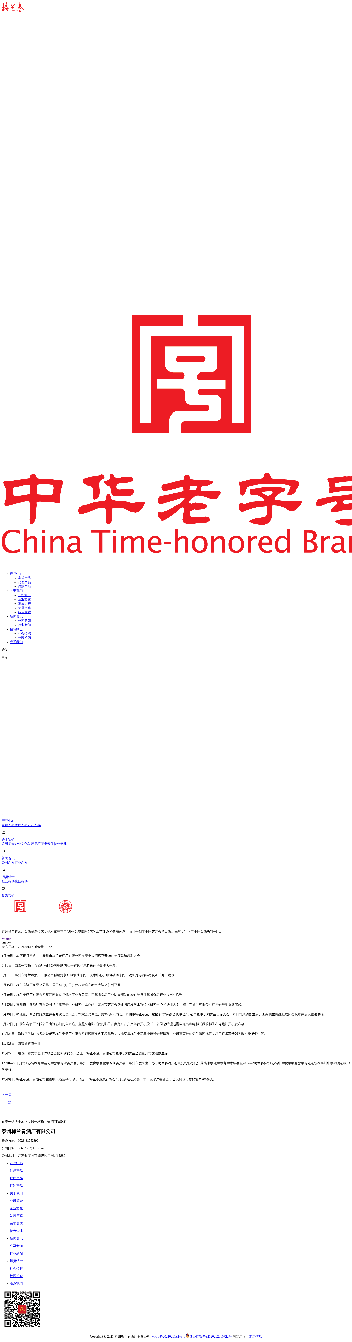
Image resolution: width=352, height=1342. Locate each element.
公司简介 (24, 595)
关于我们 (16, 590)
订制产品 (24, 586)
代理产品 (24, 582)
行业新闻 (24, 625)
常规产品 (24, 578)
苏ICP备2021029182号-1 (168, 1336)
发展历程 (24, 603)
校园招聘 (24, 637)
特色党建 (24, 612)
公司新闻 (24, 620)
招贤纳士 (16, 629)
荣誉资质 (24, 608)
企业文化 (24, 599)
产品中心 (16, 573)
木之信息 (255, 1336)
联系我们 (16, 642)
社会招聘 (24, 633)
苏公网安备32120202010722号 (210, 1336)
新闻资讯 (16, 616)
